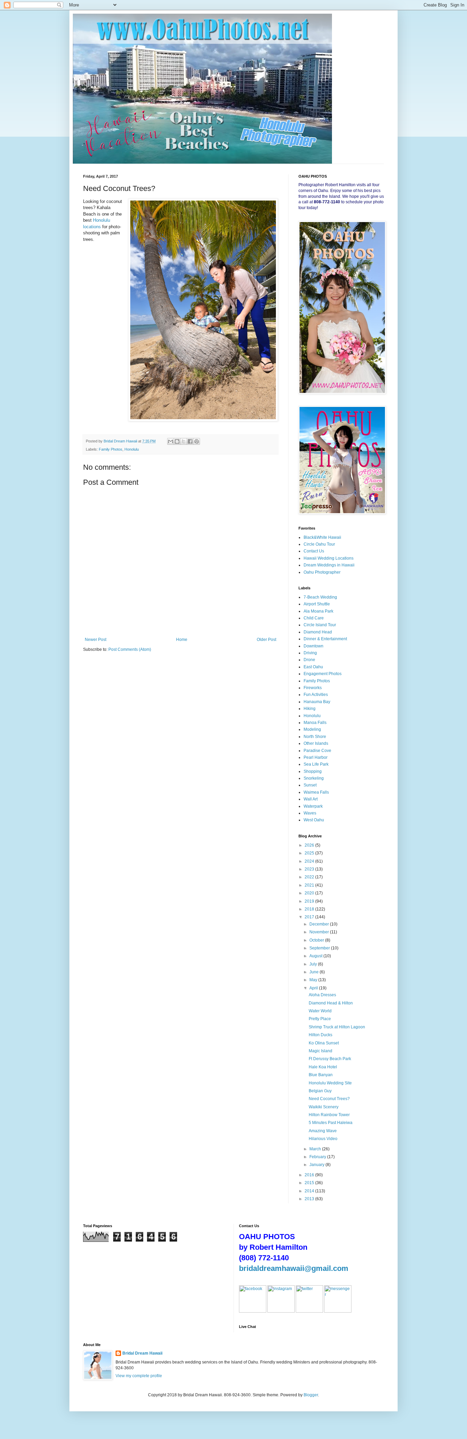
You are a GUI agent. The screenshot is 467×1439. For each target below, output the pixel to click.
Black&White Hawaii (322, 537)
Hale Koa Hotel (323, 1067)
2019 (310, 901)
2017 (310, 917)
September (320, 948)
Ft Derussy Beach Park (330, 1058)
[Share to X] (183, 441)
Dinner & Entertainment (325, 638)
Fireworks (313, 687)
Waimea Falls (316, 792)
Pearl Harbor (316, 757)
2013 (310, 1198)
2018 (310, 909)
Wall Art (311, 799)
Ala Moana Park (318, 611)
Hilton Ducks (320, 1034)
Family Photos (110, 449)
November (319, 932)
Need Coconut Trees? (329, 1098)
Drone (309, 659)
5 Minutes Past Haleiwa (330, 1122)
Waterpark (313, 806)
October (317, 940)
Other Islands (316, 743)
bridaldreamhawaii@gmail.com (293, 1268)
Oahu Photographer (322, 572)
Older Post (266, 639)
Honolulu (131, 449)
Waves (310, 813)
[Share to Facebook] (190, 441)
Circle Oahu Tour (319, 544)
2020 (310, 893)
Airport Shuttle (317, 604)
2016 (310, 1175)
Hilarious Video (323, 1138)
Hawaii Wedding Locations (328, 558)
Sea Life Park (316, 764)
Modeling (312, 729)
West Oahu (314, 820)
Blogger (311, 1395)
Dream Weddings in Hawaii (329, 565)
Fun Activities (316, 694)
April (314, 988)
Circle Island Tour (320, 624)
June (314, 972)
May (313, 979)
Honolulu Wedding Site (330, 1083)
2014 (310, 1191)
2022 (310, 877)
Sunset (310, 785)
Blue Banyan (321, 1074)
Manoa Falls (315, 722)
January (317, 1164)
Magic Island (320, 1051)
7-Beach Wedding (320, 597)
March (315, 1149)
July (313, 964)
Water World (320, 1011)
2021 (310, 885)
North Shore (315, 736)
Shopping (313, 771)
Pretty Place (320, 1018)
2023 (310, 869)
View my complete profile (139, 1375)
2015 (310, 1182)
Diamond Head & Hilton (331, 1003)
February (318, 1156)
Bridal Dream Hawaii (142, 1353)
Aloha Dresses (322, 994)
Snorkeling (314, 778)
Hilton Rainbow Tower (329, 1114)
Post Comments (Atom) (129, 649)
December (319, 924)
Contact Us (314, 551)
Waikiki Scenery (323, 1107)
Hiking (310, 708)
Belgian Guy (320, 1090)
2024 (310, 861)
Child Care (314, 618)
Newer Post (95, 639)
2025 (310, 853)
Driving (310, 652)
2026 (310, 845)
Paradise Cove (317, 750)
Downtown (313, 646)
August (316, 956)
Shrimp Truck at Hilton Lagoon (337, 1027)
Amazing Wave (323, 1130)
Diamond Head (318, 632)
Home (181, 639)
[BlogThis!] (177, 441)
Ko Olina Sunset (324, 1043)
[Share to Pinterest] (196, 441)
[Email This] (170, 441)
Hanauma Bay (317, 701)
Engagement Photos (323, 673)
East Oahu (313, 666)
